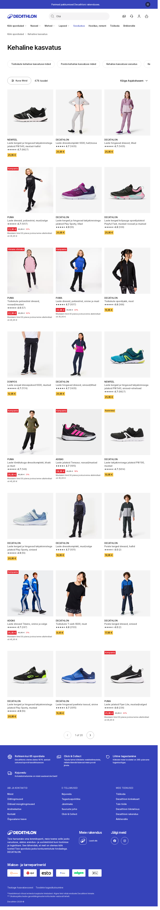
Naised (34, 25)
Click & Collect (69, 814)
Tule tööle (121, 804)
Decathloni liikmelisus (128, 809)
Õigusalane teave (17, 819)
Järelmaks (67, 804)
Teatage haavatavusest (20, 887)
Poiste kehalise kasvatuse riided (78, 64)
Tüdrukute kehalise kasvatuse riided (31, 64)
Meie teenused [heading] (124, 788)
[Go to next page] (90, 735)
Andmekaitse (14, 809)
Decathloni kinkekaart (128, 799)
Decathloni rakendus (127, 814)
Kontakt (11, 814)
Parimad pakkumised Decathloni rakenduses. (75, 4)
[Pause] (147, 4)
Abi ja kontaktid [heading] (17, 788)
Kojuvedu (67, 794)
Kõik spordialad (16, 25)
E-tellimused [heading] (70, 788)
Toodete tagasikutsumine (49, 887)
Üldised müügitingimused (21, 804)
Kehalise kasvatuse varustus (121, 64)
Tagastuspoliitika (71, 799)
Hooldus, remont (97, 25)
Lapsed (63, 25)
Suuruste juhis (69, 809)
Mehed (49, 25)
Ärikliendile (129, 25)
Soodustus (79, 25)
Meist (10, 794)
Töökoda (115, 25)
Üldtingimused (15, 799)
